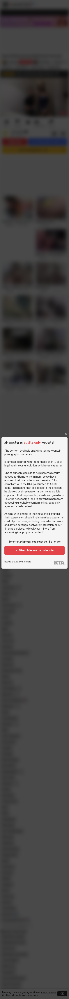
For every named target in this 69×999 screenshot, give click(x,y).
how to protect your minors (17, 562)
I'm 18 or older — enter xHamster (34, 550)
